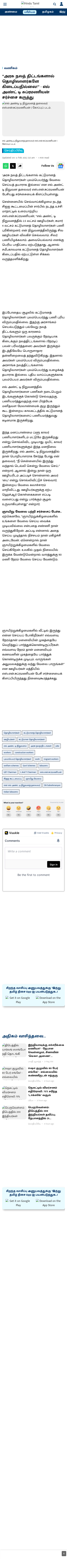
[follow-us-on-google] (60, 166)
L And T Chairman (28, 772)
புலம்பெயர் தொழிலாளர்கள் (17, 759)
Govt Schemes (29, 765)
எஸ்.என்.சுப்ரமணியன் (51, 772)
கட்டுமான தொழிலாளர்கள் (32, 739)
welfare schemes (11, 765)
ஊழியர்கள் (9, 739)
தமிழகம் (48, 12)
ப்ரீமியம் (29, 12)
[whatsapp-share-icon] (6, 168)
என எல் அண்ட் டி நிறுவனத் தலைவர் (22, 785)
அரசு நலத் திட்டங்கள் (41, 746)
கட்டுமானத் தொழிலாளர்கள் (37, 733)
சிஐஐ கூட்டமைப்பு (13, 778)
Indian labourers (11, 792)
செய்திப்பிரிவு (13, 150)
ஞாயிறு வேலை (33, 778)
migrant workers (51, 759)
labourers (43, 765)
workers (7, 752)
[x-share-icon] (13, 168)
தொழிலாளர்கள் (11, 733)
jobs (57, 746)
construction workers (24, 752)
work (37, 759)
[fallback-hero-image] (14, 1050)
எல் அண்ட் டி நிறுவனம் (15, 746)
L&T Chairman (10, 772)
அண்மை (11, 12)
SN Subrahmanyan (52, 785)
